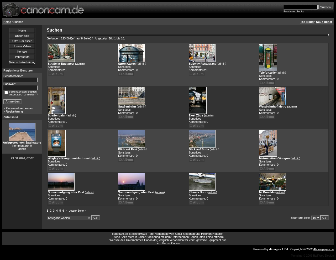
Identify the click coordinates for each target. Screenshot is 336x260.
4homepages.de (323, 249)
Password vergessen (19, 108)
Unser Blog (22, 35)
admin (80, 63)
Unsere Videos (22, 46)
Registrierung (14, 111)
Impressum (22, 56)
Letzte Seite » (77, 210)
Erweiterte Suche (294, 11)
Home (7, 21)
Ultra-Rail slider (22, 41)
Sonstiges (54, 66)
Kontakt (22, 51)
